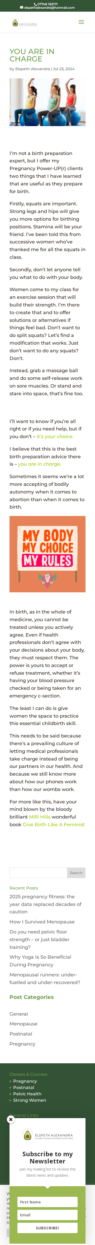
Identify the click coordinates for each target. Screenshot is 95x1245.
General (19, 1014)
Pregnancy (22, 1044)
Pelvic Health (27, 1093)
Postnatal (21, 1034)
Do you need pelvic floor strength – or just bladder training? (39, 939)
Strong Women (29, 1100)
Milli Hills (40, 817)
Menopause (23, 1024)
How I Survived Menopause (42, 922)
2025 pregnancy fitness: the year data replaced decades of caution (45, 904)
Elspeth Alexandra (32, 68)
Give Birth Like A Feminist (54, 825)
